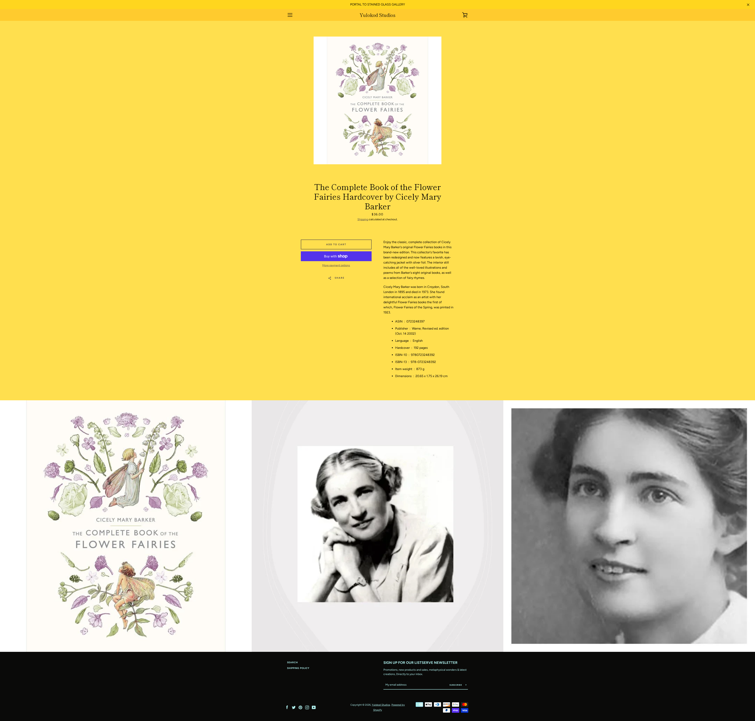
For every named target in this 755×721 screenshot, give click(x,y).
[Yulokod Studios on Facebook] (287, 707)
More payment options (336, 265)
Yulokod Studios (377, 15)
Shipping (362, 219)
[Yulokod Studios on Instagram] (307, 707)
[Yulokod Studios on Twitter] (294, 707)
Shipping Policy (298, 668)
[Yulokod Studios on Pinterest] (300, 707)
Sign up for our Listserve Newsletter (420, 662)
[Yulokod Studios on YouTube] (314, 707)
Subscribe (456, 685)
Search (292, 662)
